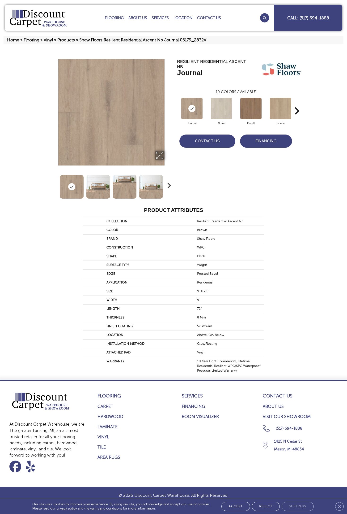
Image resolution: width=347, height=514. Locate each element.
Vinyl (48, 40)
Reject (265, 506)
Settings (297, 506)
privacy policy (66, 508)
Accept (236, 506)
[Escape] (280, 108)
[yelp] (33, 467)
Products (66, 40)
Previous (55, 184)
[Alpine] (221, 108)
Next (167, 184)
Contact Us (207, 141)
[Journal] (192, 108)
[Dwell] (251, 108)
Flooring (31, 40)
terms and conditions (106, 508)
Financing (265, 141)
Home (13, 40)
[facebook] (16, 467)
